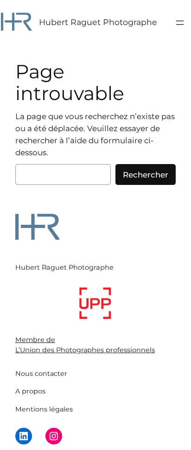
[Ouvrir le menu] (179, 22)
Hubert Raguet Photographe (98, 22)
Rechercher (145, 174)
